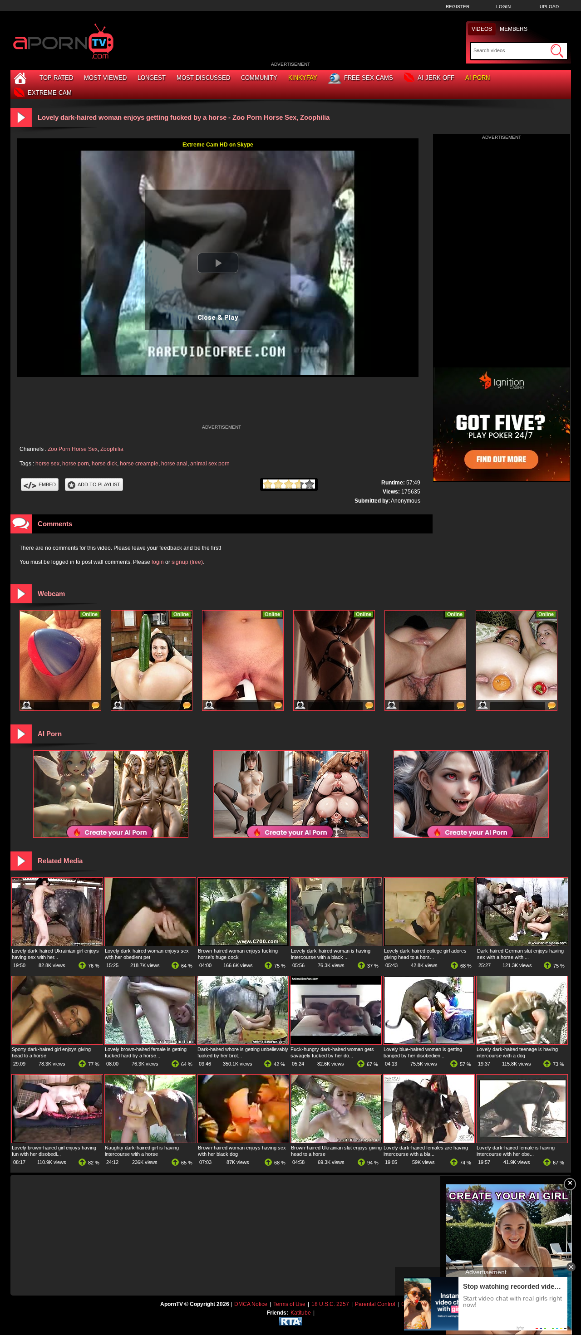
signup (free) (187, 562)
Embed (47, 484)
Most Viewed (105, 77)
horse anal (174, 463)
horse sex (47, 463)
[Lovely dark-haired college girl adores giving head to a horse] (429, 944)
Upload (549, 6)
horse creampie (139, 463)
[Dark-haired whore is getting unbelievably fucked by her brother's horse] (242, 1042)
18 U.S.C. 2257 (330, 1304)
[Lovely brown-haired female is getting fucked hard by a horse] (150, 1042)
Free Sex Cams (368, 77)
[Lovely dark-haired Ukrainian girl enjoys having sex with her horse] (57, 944)
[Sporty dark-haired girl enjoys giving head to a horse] (57, 1042)
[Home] (21, 77)
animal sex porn (210, 463)
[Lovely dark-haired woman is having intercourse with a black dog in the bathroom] (336, 944)
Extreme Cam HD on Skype (217, 145)
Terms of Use (289, 1304)
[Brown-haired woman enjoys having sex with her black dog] (243, 1141)
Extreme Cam (50, 92)
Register (457, 6)
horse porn (75, 463)
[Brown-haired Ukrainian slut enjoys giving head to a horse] (336, 1141)
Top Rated (56, 77)
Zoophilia (111, 449)
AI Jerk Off (436, 77)
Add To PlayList (99, 484)
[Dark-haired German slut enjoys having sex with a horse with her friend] (522, 944)
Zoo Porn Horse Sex (73, 449)
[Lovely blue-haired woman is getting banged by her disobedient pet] (429, 1042)
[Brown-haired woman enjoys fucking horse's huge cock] (243, 944)
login (158, 562)
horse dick (104, 463)
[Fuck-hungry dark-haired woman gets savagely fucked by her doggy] (335, 1042)
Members (513, 29)
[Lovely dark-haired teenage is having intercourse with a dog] (522, 1042)
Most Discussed (203, 77)
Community (259, 77)
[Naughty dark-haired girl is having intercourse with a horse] (150, 1141)
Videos (482, 29)
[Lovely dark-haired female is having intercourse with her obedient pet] (522, 1141)
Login (503, 6)
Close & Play (217, 317)
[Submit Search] (557, 51)
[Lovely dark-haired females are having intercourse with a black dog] (429, 1141)
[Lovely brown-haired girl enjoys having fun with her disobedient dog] (57, 1141)
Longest (152, 77)
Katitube (300, 1313)
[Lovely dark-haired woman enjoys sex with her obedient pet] (150, 944)
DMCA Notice (250, 1304)
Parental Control (375, 1304)
